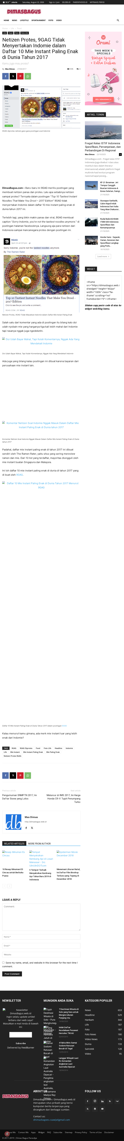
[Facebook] (5, 76)
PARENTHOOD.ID (80, 2)
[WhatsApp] (28, 76)
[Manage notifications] (7, 1133)
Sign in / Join (54, 2)
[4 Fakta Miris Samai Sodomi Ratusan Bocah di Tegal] (50, 1049)
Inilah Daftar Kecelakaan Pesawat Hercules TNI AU (68, 1030)
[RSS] (109, 1101)
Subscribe (57, 1132)
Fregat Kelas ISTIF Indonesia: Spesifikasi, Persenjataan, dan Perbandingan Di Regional (103, 147)
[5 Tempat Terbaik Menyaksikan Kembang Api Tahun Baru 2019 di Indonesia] (41, 858)
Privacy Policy (81, 1132)
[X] (13, 76)
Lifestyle (24, 20)
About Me (11, 1132)
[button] (118, 20)
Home (6, 20)
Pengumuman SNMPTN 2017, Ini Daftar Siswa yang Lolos (19, 797)
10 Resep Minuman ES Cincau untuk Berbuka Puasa (12, 872)
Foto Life (24, 33)
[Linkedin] (102, 1101)
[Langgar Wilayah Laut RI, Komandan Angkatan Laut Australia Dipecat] (50, 1078)
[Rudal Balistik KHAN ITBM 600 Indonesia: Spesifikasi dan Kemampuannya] (91, 222)
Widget (41, 1132)
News (14, 20)
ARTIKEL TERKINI (95, 114)
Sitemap (68, 1132)
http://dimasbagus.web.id (35, 822)
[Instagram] (95, 1101)
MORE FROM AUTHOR (39, 843)
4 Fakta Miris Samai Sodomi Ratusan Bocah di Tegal (68, 1046)
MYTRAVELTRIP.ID (97, 2)
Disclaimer (109, 1132)
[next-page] (9, 886)
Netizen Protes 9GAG (12, 756)
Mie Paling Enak (53, 752)
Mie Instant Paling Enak (33, 752)
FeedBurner (27, 1047)
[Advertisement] (84, 11)
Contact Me (23, 1132)
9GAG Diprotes (26, 748)
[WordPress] (95, 1109)
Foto (50, 20)
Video (59, 20)
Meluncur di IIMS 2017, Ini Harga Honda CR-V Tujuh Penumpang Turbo (63, 798)
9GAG (19, 474)
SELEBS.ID (66, 2)
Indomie (69, 748)
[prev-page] (4, 886)
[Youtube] (102, 1109)
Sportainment (38, 20)
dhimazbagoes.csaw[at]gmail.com (51, 1119)
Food (10, 33)
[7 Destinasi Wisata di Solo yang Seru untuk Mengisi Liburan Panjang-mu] (50, 1021)
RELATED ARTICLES (14, 843)
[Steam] (117, 1101)
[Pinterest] (20, 76)
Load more (102, 256)
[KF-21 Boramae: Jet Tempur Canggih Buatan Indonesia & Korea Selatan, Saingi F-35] (91, 185)
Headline (58, 748)
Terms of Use (96, 1132)
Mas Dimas (10, 69)
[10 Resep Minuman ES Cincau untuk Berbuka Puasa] (14, 858)
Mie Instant (15, 752)
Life (12, 28)
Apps (33, 1132)
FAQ (49, 1132)
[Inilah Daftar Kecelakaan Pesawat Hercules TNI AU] (50, 1034)
